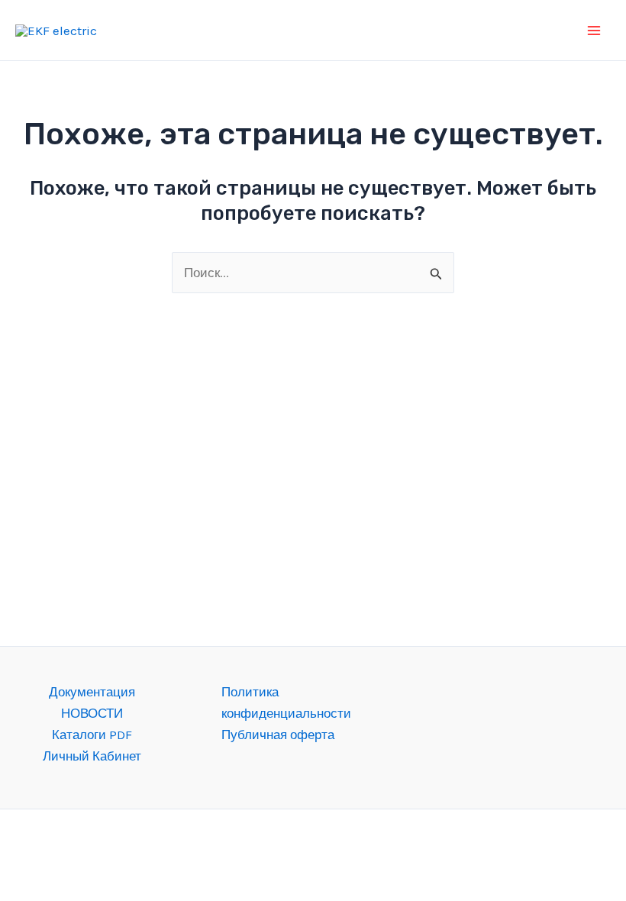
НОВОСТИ (92, 713)
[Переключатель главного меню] (594, 30)
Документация (92, 691)
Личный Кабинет (92, 756)
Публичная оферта (277, 734)
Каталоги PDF (92, 734)
